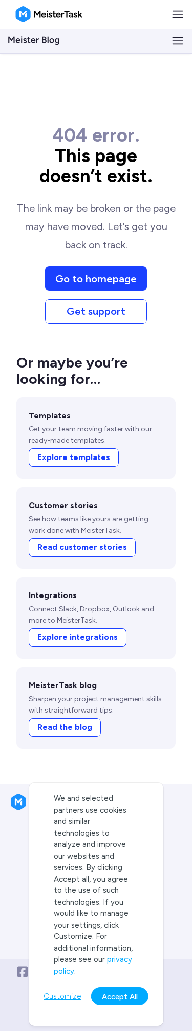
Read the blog (64, 727)
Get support (96, 311)
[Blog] (33, 40)
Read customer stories (82, 547)
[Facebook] (22, 972)
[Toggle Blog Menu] (178, 41)
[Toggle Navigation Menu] (178, 14)
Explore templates (73, 457)
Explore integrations (77, 637)
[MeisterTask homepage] (49, 14)
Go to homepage (96, 278)
